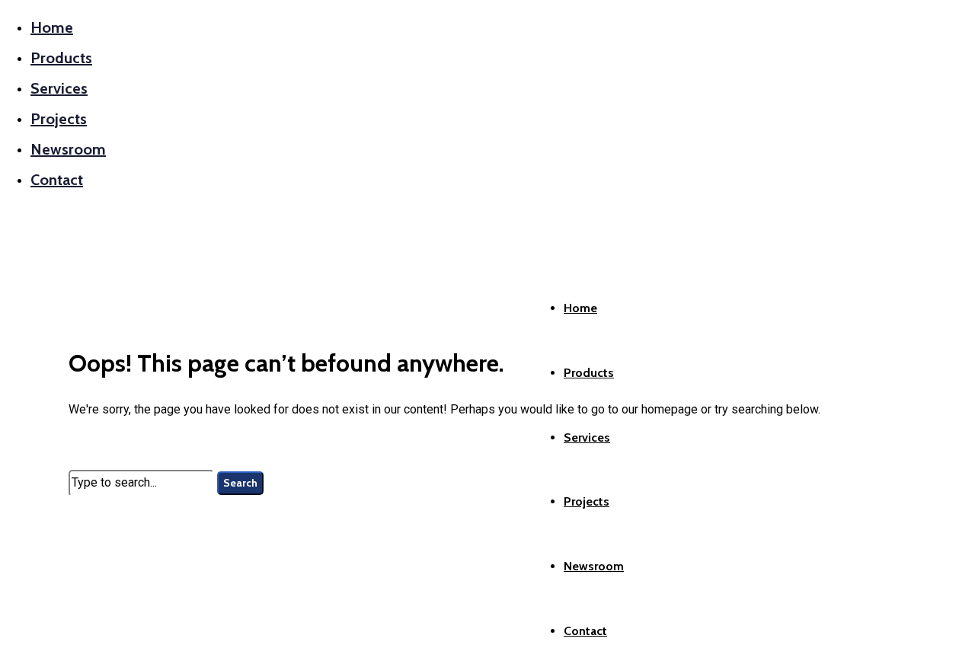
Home (51, 27)
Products (61, 58)
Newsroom (68, 149)
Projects (58, 119)
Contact (56, 180)
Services (59, 88)
